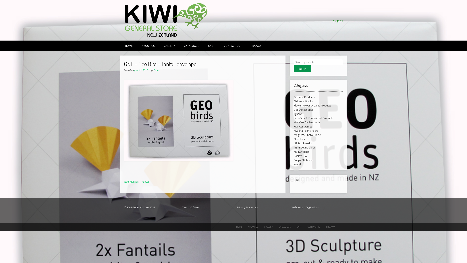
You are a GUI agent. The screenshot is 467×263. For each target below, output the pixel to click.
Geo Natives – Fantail (136, 181)
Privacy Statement (247, 207)
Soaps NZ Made (303, 160)
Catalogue (191, 45)
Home (129, 45)
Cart (211, 45)
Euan (156, 70)
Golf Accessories (303, 109)
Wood (297, 164)
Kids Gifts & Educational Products (313, 118)
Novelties (299, 139)
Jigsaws (298, 114)
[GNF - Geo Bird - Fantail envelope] (179, 160)
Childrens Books (303, 101)
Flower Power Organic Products (312, 105)
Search (302, 68)
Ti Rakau (255, 45)
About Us (148, 45)
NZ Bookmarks (303, 143)
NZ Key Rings (302, 151)
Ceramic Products (304, 97)
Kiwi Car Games (303, 126)
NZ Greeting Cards (305, 147)
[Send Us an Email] (341, 26)
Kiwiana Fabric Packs (306, 130)
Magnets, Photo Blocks (307, 135)
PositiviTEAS (301, 156)
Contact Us (232, 45)
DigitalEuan (312, 207)
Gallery (169, 45)
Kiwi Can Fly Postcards (307, 122)
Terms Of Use (190, 207)
